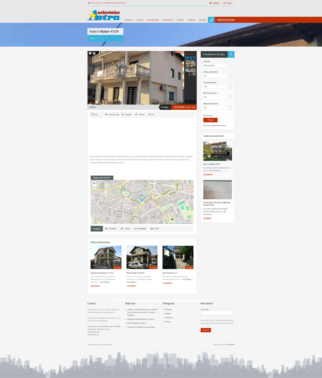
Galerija (191, 20)
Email (156, 229)
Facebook (112, 229)
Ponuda (139, 20)
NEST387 (231, 345)
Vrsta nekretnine (209, 82)
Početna (128, 20)
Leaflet (171, 223)
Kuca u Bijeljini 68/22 (211, 164)
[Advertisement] (142, 137)
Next (182, 78)
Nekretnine (169, 318)
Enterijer (168, 314)
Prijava (229, 3)
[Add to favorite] (90, 54)
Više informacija (215, 171)
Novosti (180, 20)
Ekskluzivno (168, 20)
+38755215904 (225, 19)
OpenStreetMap (180, 223)
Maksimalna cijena (210, 104)
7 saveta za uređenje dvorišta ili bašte (141, 327)
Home (92, 38)
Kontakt (202, 20)
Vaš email (205, 309)
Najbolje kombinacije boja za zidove (140, 319)
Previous (90, 78)
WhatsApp (142, 229)
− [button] (94, 187)
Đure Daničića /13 (170, 273)
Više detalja (104, 282)
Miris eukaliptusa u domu (136, 323)
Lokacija (206, 61)
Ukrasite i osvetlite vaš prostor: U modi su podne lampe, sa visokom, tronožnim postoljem (142, 312)
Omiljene (216, 3)
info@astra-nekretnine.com (115, 3)
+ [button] (94, 183)
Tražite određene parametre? (215, 125)
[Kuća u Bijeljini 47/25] (142, 198)
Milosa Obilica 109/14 (135, 273)
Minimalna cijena (210, 93)
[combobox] (217, 65)
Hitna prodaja (153, 20)
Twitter (127, 229)
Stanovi (167, 322)
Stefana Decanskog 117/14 (102, 273)
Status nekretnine (210, 72)
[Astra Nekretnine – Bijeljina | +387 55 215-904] (103, 16)
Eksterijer (168, 309)
